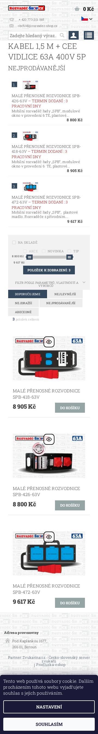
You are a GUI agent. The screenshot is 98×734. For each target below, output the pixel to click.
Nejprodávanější (61, 303)
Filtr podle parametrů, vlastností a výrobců (46, 284)
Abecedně (23, 312)
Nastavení (49, 707)
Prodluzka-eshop (50, 665)
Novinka (56, 251)
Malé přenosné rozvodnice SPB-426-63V (46, 101)
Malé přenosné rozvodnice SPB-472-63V (46, 202)
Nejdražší (23, 303)
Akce (33, 251)
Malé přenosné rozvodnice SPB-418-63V (46, 151)
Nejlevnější (65, 294)
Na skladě (28, 242)
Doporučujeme (27, 294)
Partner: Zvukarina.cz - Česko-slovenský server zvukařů (49, 659)
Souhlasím (49, 724)
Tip (76, 251)
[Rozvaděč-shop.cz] (26, 7)
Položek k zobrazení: (49, 270)
